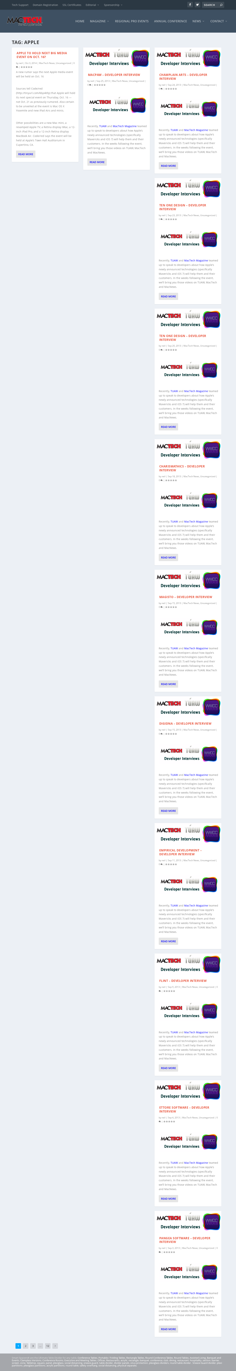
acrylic (124, 1360)
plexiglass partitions (34, 1365)
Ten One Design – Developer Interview (182, 207)
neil (21, 63)
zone (22, 1363)
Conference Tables (87, 1357)
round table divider (180, 1363)
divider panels (121, 1363)
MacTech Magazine (125, 126)
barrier (215, 1360)
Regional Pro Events (132, 21)
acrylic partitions (55, 1365)
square (41, 1363)
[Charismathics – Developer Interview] (188, 450)
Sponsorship (111, 5)
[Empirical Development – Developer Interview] (188, 834)
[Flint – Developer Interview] (188, 964)
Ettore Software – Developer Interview (184, 1109)
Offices (101, 1360)
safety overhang (88, 1365)
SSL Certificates (72, 5)
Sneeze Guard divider (204, 1363)
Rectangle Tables (135, 1357)
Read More (25, 154)
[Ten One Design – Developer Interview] (188, 189)
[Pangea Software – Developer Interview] (188, 1222)
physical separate (126, 1365)
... (40, 1346)
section (207, 1360)
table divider (106, 1363)
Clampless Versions (30, 1360)
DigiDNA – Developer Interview (185, 724)
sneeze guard (91, 1363)
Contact (217, 21)
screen (15, 1363)
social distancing (73, 1363)
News (196, 21)
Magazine (98, 21)
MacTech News (47, 63)
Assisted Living (198, 1357)
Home (79, 21)
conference (156, 1360)
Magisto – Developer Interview (185, 597)
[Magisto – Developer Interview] (188, 580)
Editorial (91, 5)
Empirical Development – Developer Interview (180, 852)
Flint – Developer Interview (183, 981)
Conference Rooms (52, 1360)
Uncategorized (63, 63)
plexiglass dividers (159, 1363)
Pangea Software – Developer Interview (185, 1240)
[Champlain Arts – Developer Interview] (188, 58)
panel (49, 1363)
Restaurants (112, 1360)
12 (47, 1346)
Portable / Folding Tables (111, 1357)
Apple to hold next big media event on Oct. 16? (42, 55)
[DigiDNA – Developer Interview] (188, 707)
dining (172, 1360)
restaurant (183, 1360)
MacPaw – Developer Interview (114, 75)
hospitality (196, 1360)
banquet (144, 1360)
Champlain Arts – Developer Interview (183, 77)
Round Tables (181, 1357)
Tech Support (20, 5)
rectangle (134, 1360)
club (166, 1360)
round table (72, 1365)
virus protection (139, 1363)
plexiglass (58, 1363)
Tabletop (31, 1363)
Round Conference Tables (159, 1357)
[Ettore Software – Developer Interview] (188, 1091)
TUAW (103, 126)
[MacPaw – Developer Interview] (116, 58)
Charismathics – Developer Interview (182, 468)
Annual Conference (170, 21)
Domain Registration (45, 5)
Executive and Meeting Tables (80, 1360)
